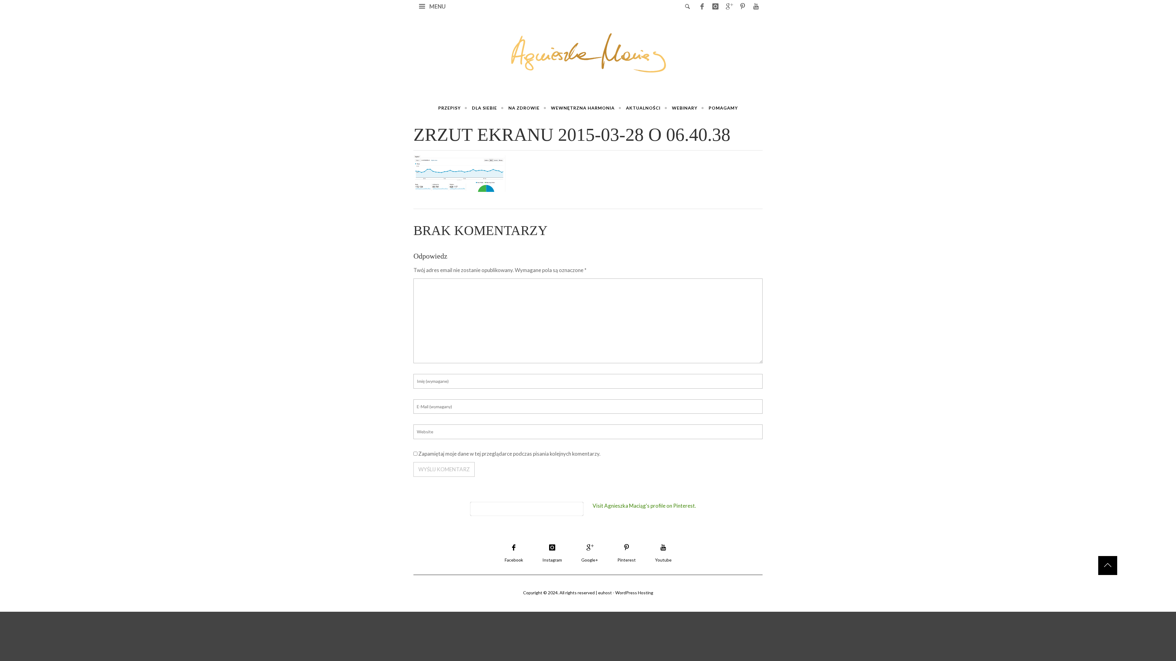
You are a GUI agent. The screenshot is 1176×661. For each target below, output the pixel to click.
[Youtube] (756, 6)
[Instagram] (715, 6)
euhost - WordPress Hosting (625, 592)
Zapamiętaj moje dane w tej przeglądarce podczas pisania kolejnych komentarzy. (509, 453)
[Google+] (729, 6)
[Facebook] (702, 6)
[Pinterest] (742, 6)
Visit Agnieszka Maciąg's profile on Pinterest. (644, 505)
